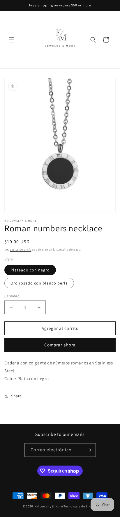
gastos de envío (20, 249)
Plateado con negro (30, 270)
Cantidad (12, 296)
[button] (11, 39)
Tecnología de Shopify (80, 506)
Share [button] (16, 395)
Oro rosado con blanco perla (39, 283)
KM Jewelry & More (49, 506)
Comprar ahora (60, 345)
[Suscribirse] (89, 450)
